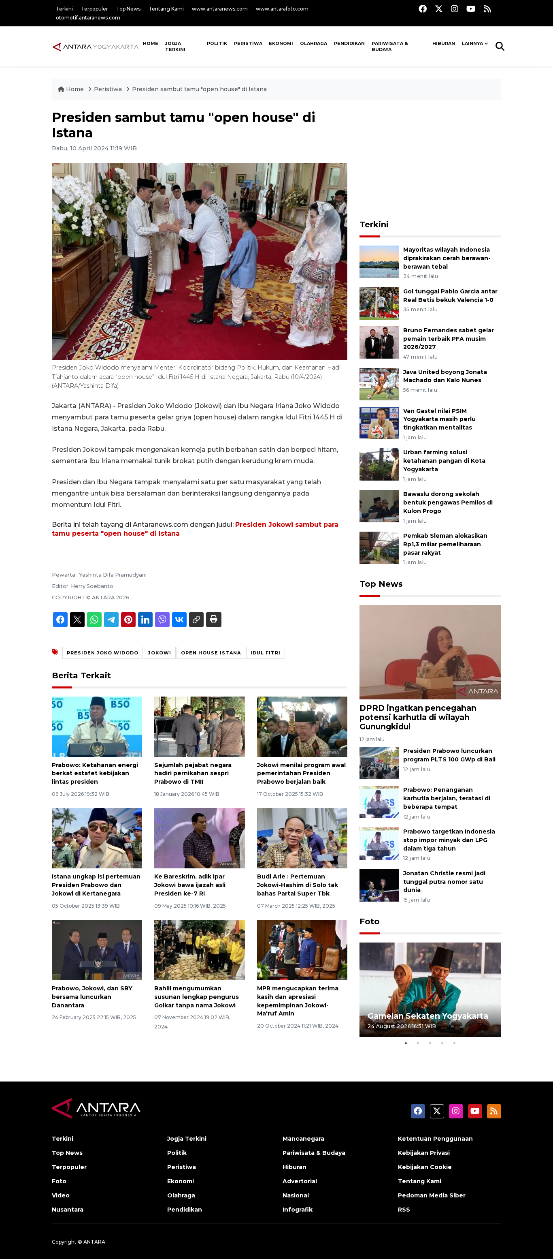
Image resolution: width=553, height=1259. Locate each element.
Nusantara (67, 1209)
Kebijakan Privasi (424, 1152)
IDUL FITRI (266, 653)
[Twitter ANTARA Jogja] (439, 9)
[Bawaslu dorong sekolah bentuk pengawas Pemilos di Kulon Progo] (379, 505)
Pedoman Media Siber (432, 1195)
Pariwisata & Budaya (390, 46)
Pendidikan (349, 43)
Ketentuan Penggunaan (435, 1138)
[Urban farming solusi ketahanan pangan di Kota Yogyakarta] (379, 464)
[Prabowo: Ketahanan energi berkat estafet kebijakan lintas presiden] (97, 726)
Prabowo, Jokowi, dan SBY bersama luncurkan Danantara (92, 997)
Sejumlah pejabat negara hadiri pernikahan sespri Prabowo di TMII (193, 773)
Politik (217, 43)
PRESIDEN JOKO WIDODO (102, 653)
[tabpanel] (430, 990)
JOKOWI (159, 653)
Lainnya (472, 43)
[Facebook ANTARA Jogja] (423, 9)
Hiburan (443, 43)
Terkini (64, 9)
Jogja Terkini (175, 46)
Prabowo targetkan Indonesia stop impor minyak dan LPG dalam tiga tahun (449, 840)
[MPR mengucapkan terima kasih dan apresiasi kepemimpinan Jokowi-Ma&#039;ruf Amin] (302, 949)
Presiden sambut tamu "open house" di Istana (199, 89)
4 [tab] (442, 1043)
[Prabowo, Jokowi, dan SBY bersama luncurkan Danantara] (97, 949)
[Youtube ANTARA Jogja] (471, 9)
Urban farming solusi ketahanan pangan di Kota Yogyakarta (444, 461)
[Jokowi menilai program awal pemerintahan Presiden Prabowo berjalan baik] (302, 726)
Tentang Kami (166, 9)
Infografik (298, 1209)
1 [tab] (406, 1043)
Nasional (296, 1195)
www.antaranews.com (220, 9)
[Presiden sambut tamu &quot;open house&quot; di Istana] (430, 651)
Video (61, 1195)
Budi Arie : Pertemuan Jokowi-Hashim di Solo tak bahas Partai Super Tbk (297, 885)
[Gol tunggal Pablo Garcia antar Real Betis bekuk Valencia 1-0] (379, 303)
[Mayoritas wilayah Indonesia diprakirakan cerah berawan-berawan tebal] (379, 261)
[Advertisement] (430, 160)
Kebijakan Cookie (425, 1167)
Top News (128, 9)
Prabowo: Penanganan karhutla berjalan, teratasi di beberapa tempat (446, 798)
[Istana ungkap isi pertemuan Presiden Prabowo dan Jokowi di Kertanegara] (97, 838)
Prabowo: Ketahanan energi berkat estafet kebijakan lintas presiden (95, 773)
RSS (404, 1209)
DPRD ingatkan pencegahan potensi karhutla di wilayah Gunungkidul (417, 717)
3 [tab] (430, 1043)
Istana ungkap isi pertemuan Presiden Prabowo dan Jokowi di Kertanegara (96, 885)
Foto (369, 921)
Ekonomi (281, 43)
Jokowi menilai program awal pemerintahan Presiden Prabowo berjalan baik (301, 773)
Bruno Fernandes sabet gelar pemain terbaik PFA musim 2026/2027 (448, 339)
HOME (150, 43)
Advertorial (300, 1181)
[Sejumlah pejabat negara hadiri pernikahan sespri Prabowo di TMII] (199, 726)
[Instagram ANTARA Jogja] (454, 9)
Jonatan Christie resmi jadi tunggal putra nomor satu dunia (444, 882)
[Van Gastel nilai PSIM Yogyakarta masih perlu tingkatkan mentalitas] (379, 422)
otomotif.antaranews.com (88, 18)
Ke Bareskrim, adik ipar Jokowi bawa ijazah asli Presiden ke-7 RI (189, 885)
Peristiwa (248, 43)
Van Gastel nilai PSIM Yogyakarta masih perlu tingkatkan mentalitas (439, 419)
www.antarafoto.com (282, 9)
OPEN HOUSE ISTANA (211, 653)
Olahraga (313, 43)
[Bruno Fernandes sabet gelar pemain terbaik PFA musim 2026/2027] (379, 342)
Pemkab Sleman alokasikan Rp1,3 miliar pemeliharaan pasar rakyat (445, 544)
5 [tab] (455, 1043)
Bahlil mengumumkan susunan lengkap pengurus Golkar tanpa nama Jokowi (196, 997)
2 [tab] (418, 1043)
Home (74, 89)
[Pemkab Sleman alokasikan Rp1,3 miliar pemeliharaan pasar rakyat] (379, 547)
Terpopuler (94, 9)
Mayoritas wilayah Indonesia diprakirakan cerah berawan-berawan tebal (447, 258)
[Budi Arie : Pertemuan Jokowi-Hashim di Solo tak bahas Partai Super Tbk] (302, 838)
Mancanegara (303, 1138)
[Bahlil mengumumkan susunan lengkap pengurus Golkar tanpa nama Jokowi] (199, 949)
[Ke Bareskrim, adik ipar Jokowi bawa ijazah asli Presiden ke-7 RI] (199, 838)
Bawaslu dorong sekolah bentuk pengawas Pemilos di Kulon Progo (448, 502)
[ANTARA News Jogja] (96, 46)
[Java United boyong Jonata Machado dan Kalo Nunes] (379, 383)
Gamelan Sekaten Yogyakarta (428, 1016)
